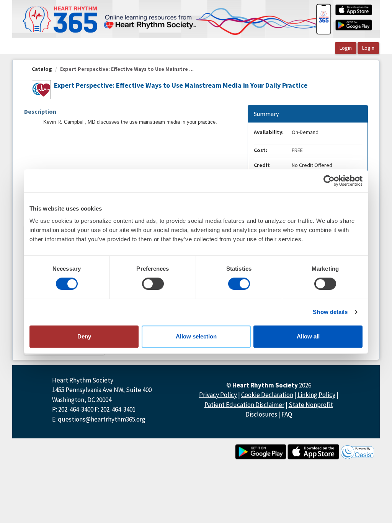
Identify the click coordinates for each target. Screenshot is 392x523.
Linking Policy (316, 395)
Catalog (42, 68)
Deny (84, 336)
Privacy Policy (218, 395)
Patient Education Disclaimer (244, 404)
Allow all (308, 336)
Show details (330, 312)
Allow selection (196, 336)
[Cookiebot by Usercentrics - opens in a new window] (329, 180)
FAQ (286, 414)
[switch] (153, 284)
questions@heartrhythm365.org (101, 419)
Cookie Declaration (267, 395)
